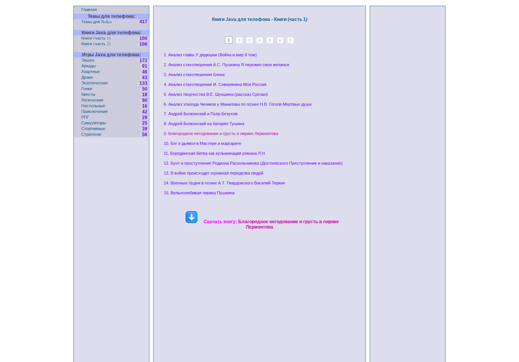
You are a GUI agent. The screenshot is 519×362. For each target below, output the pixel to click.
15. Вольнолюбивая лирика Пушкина (199, 193)
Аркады (88, 65)
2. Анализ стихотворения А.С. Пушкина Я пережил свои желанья (226, 64)
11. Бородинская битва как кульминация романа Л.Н (214, 153)
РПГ (85, 117)
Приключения (94, 111)
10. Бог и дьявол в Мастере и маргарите (202, 143)
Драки (87, 77)
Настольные (93, 105)
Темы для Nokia (96, 21)
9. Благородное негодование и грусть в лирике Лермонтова (221, 133)
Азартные (90, 71)
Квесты (88, 94)
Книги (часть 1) (96, 38)
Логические (92, 100)
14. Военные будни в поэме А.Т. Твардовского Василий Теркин (224, 183)
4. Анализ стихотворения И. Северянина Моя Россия (215, 84)
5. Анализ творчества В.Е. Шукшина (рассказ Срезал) (216, 94)
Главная (89, 9)
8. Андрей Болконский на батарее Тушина (204, 123)
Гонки (86, 88)
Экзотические (94, 83)
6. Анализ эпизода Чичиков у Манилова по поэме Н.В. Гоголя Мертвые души (238, 104)
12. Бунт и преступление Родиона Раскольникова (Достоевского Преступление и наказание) (253, 163)
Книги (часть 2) (96, 43)
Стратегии (91, 134)
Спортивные (93, 128)
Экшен (87, 60)
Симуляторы (93, 122)
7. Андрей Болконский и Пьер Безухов (200, 113)
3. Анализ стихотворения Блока (194, 74)
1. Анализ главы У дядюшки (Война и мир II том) (210, 54)
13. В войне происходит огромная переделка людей (213, 173)
